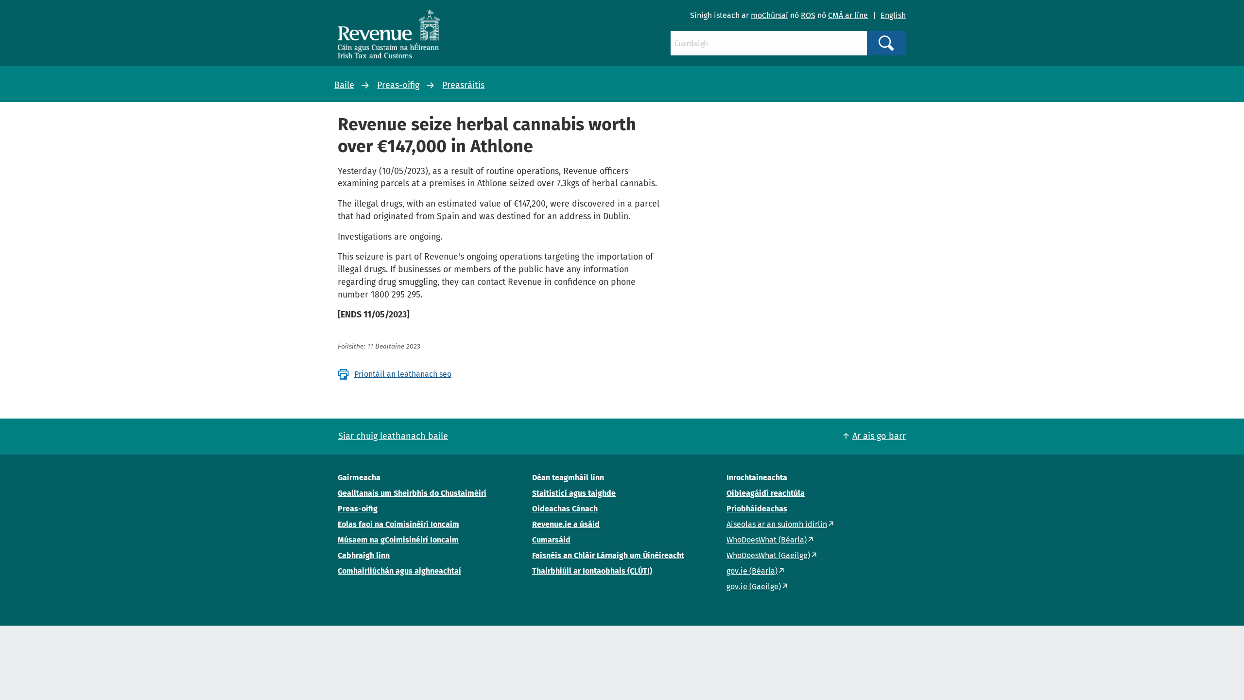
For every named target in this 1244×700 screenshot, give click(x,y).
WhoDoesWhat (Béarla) (766, 539)
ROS (808, 15)
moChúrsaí (769, 15)
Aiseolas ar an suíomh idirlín (776, 524)
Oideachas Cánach (565, 508)
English (893, 15)
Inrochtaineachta (756, 477)
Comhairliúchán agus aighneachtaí (399, 571)
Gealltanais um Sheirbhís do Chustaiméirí (412, 493)
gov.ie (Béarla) (752, 571)
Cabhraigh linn (364, 555)
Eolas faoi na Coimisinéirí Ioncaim (398, 524)
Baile (344, 85)
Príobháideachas (756, 508)
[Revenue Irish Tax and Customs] (389, 34)
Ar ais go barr (879, 436)
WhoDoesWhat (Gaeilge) (768, 555)
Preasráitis (463, 85)
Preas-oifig (398, 85)
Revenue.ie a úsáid (566, 524)
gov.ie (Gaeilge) (753, 586)
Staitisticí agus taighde (574, 493)
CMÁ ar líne (848, 15)
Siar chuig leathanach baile (393, 436)
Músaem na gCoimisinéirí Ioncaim (398, 539)
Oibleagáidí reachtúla (765, 493)
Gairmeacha (359, 477)
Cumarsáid (551, 539)
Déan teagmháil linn (568, 477)
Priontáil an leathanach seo (402, 374)
